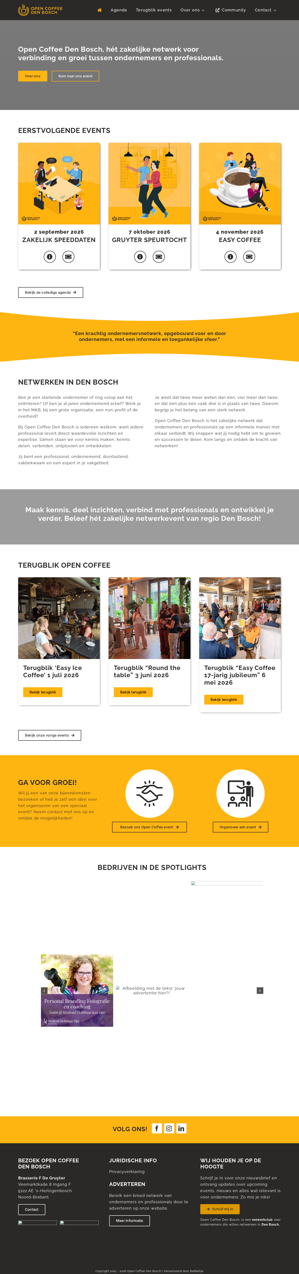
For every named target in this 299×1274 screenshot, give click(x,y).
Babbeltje (197, 1124)
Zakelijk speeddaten (59, 240)
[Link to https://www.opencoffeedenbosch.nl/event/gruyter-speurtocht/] (140, 257)
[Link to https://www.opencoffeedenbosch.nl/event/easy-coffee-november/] (231, 257)
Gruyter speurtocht (149, 240)
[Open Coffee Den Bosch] (40, 6)
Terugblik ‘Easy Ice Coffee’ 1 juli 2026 (52, 671)
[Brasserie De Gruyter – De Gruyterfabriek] (79, 1075)
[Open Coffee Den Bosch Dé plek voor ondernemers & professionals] (99, 10)
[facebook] (157, 982)
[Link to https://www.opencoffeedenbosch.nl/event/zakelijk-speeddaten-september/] (50, 257)
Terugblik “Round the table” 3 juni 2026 (147, 671)
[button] (44, 917)
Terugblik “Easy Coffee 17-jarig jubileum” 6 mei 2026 (240, 675)
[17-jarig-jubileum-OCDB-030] (240, 579)
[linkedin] (181, 982)
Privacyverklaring (127, 1025)
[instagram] (169, 982)
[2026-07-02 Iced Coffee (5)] (59, 579)
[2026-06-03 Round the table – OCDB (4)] (149, 579)
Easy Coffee (240, 240)
